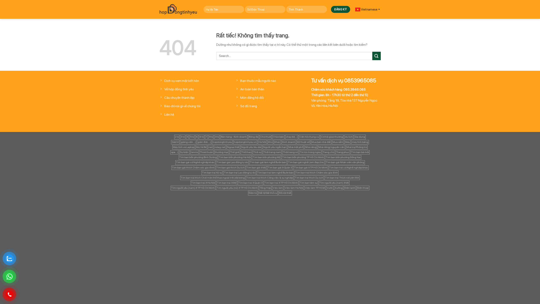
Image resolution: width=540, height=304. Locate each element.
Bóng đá (253, 136)
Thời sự (257, 152)
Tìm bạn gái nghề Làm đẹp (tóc (306, 162)
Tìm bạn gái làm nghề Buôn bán (268, 162)
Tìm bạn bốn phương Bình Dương (198, 157)
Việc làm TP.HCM (315, 187)
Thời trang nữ (290, 152)
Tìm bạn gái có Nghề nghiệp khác (195, 162)
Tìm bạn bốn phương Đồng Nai (343, 157)
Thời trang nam (272, 152)
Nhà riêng (310, 147)
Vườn (330, 187)
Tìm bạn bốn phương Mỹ (266, 157)
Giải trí (175, 142)
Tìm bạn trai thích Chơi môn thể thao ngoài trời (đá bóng (213, 177)
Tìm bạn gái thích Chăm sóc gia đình (193, 167)
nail (210, 147)
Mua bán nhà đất (321, 142)
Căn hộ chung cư (309, 136)
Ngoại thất (233, 147)
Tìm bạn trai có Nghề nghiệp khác (348, 167)
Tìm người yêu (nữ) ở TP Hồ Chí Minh (237, 187)
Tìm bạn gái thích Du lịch (230, 167)
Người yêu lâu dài (251, 147)
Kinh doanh (288, 142)
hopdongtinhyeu (222, 142)
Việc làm (278, 187)
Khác (277, 142)
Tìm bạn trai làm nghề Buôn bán (275, 172)
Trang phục (342, 152)
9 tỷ (217, 136)
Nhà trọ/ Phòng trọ (356, 147)
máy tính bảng (360, 142)
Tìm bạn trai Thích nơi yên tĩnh (342, 177)
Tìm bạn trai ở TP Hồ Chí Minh (281, 182)
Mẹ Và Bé (201, 147)
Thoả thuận (206, 152)
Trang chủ (328, 152)
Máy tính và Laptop (183, 147)
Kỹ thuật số (303, 142)
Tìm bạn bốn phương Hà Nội (235, 157)
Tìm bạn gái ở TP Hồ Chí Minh (310, 167)
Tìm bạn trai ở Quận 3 (250, 182)
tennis (194, 152)
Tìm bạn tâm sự (308, 182)
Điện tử (253, 192)
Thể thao (246, 152)
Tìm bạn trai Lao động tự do (239, 172)
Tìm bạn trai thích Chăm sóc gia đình (317, 172)
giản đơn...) (204, 142)
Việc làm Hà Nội (294, 187)
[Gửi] (376, 56)
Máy (347, 142)
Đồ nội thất (285, 192)
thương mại (221, 152)
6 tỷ (202, 136)
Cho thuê (265, 136)
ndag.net (220, 147)
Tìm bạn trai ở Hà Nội (203, 182)
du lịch (349, 136)
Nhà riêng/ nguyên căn (331, 147)
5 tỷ (192, 136)
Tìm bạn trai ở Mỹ (226, 182)
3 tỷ (183, 136)
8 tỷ (211, 136)
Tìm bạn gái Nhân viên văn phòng (345, 162)
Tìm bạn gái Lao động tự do (232, 162)
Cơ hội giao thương (332, 136)
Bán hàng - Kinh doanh (234, 136)
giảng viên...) (188, 142)
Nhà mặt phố (295, 147)
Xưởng (339, 187)
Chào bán (278, 136)
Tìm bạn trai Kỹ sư (212, 172)
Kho (270, 142)
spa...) (174, 152)
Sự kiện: (184, 152)
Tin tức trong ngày (310, 152)
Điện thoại (363, 187)
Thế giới (234, 152)
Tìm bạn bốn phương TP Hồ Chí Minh (303, 157)
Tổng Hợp (265, 187)
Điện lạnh (349, 187)
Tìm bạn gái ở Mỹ (256, 167)
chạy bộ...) (292, 136)
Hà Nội (262, 142)
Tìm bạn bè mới (360, 152)
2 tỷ (177, 136)
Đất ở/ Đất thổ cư (268, 192)
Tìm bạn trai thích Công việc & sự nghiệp (270, 177)
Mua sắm (338, 142)
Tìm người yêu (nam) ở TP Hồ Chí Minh (193, 187)
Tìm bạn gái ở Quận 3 (280, 167)
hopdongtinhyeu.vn (245, 142)
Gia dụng (360, 136)
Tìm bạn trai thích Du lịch (309, 177)
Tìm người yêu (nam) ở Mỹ (334, 182)
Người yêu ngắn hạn (274, 147)
